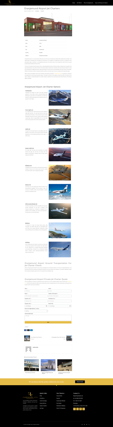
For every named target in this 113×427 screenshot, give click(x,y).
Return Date (50, 303)
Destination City (51, 298)
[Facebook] (86, 424)
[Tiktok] (83, 409)
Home (73, 2)
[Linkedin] (80, 409)
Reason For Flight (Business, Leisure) (32, 308)
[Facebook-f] (74, 409)
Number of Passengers (52, 293)
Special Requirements (29, 313)
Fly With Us (79, 2)
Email (49, 288)
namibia (26, 326)
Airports (42, 11)
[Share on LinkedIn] (31, 330)
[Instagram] (77, 409)
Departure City (28, 298)
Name (26, 288)
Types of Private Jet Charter (101, 2)
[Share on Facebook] (25, 330)
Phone (26, 293)
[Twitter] (82, 424)
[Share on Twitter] (28, 330)
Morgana (37, 11)
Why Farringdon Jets (88, 2)
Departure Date (28, 303)
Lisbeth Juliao (35, 347)
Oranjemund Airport (58, 73)
